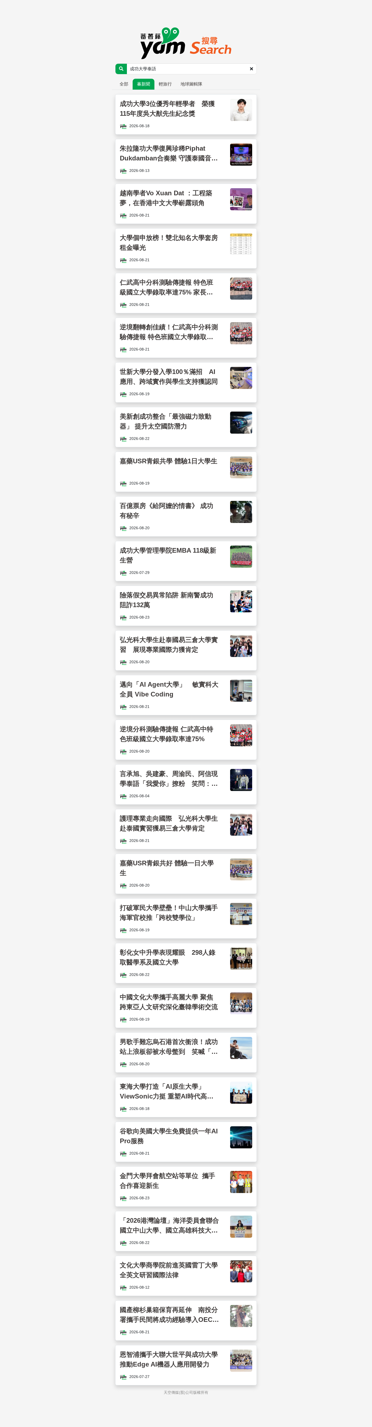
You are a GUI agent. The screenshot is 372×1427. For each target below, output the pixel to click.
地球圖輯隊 (191, 84)
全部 (124, 84)
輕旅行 (165, 84)
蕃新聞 (143, 84)
